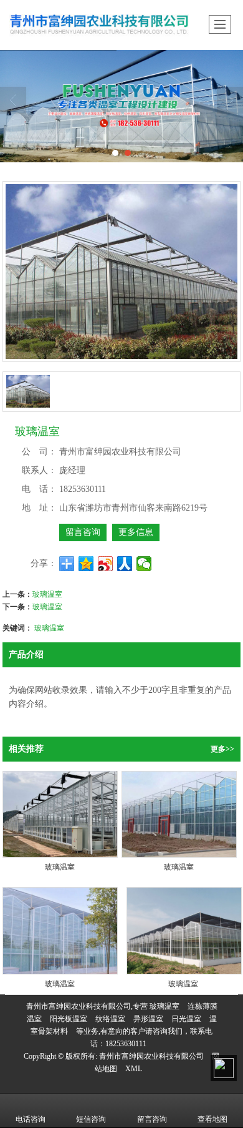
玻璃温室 (47, 593)
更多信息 (135, 532)
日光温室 (186, 1018)
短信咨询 (91, 1119)
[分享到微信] (144, 563)
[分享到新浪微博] (105, 563)
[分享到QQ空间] (86, 563)
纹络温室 (110, 1018)
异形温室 (148, 1018)
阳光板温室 (68, 1018)
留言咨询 (82, 532)
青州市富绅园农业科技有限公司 (151, 1056)
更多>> (222, 749)
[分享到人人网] (125, 563)
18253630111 (125, 1043)
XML (133, 1068)
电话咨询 (30, 1119)
